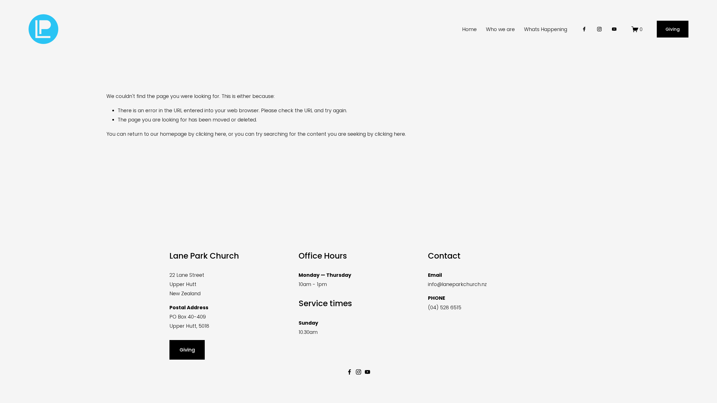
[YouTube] (614, 29)
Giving (672, 29)
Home (469, 29)
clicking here (211, 133)
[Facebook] (584, 29)
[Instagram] (599, 29)
